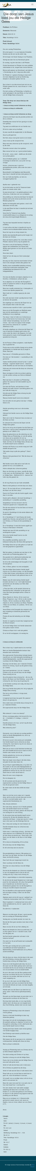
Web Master (32, 1166)
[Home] (6, 5)
